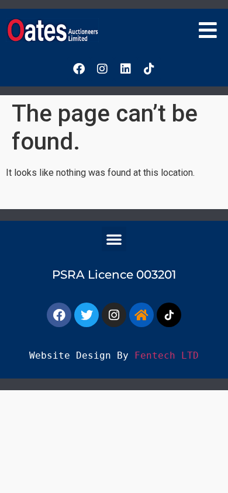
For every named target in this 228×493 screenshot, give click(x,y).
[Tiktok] (149, 69)
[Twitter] (86, 315)
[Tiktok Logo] (169, 315)
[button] (208, 30)
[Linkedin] (125, 69)
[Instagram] (102, 69)
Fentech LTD (166, 355)
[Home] (141, 315)
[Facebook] (79, 69)
